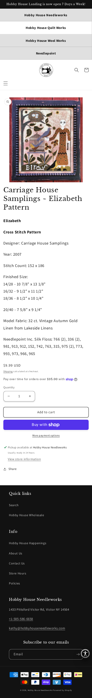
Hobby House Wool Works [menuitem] (46, 40)
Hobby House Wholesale (26, 515)
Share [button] (12, 469)
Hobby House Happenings (27, 543)
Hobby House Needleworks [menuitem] (45, 15)
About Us (15, 553)
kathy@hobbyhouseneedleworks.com (37, 628)
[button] (5, 83)
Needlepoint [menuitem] (46, 53)
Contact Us (17, 563)
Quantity (9, 387)
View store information (24, 459)
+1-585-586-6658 (21, 619)
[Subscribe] (78, 654)
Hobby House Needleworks (40, 690)
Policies (14, 583)
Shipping (8, 371)
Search (14, 505)
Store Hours (17, 573)
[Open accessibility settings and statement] (85, 653)
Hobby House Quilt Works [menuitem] (46, 28)
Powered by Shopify (62, 690)
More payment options (46, 435)
